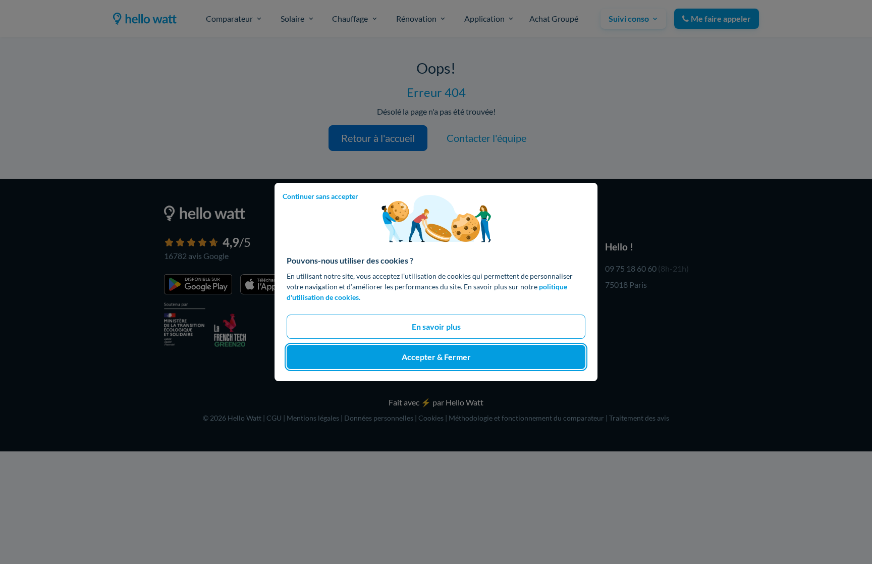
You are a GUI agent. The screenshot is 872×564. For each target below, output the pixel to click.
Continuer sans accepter (320, 196)
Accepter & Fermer (436, 357)
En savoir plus (436, 326)
